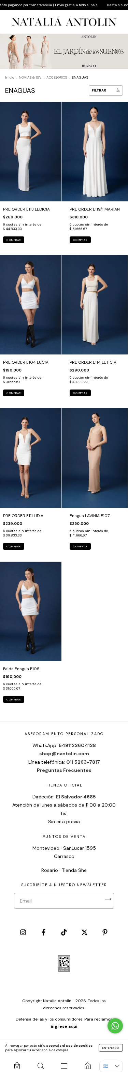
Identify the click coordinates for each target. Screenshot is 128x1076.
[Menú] (64, 1066)
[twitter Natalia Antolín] (85, 933)
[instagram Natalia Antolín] (23, 933)
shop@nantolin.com (64, 753)
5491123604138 (77, 745)
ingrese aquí (64, 1026)
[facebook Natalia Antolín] (44, 933)
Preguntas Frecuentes (64, 770)
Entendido (110, 1047)
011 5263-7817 (83, 762)
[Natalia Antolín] (87, 1066)
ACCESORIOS (56, 77)
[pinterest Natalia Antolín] (105, 933)
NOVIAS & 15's (30, 77)
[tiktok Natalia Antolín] (64, 933)
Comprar (13, 240)
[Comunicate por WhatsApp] (115, 1025)
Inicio (9, 77)
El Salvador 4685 (76, 797)
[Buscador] (40, 1066)
